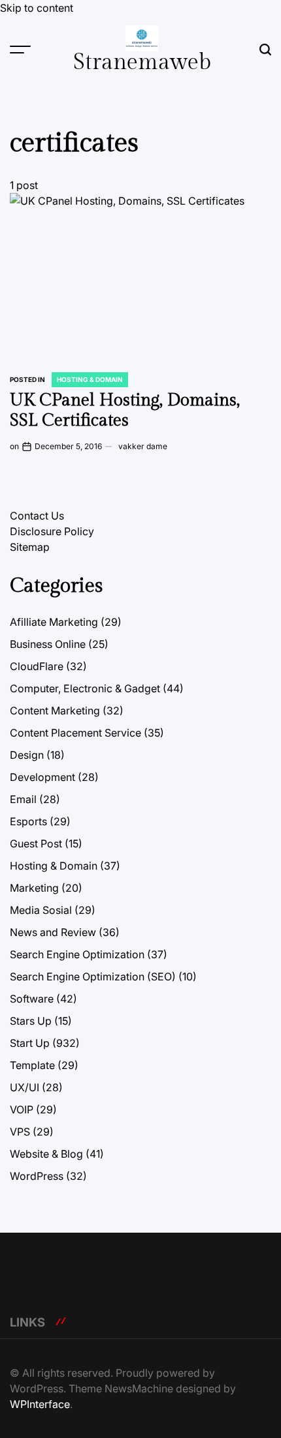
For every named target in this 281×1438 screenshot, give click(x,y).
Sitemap (30, 546)
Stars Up (31, 1020)
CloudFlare (36, 666)
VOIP (21, 1109)
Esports (28, 821)
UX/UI (24, 1087)
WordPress (36, 1175)
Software (32, 998)
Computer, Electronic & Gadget (85, 688)
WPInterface (40, 1404)
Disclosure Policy (52, 531)
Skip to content (36, 7)
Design (27, 754)
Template (32, 1065)
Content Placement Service (75, 732)
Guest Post (36, 843)
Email (23, 799)
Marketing (34, 887)
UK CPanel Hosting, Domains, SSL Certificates (125, 410)
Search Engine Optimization (77, 954)
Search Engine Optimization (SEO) (93, 976)
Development (42, 777)
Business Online (48, 644)
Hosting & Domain (90, 379)
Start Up (30, 1042)
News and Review (53, 932)
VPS (20, 1131)
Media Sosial (41, 910)
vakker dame (142, 446)
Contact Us (37, 515)
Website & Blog (46, 1153)
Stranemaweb (142, 62)
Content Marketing (55, 710)
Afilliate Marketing (54, 621)
